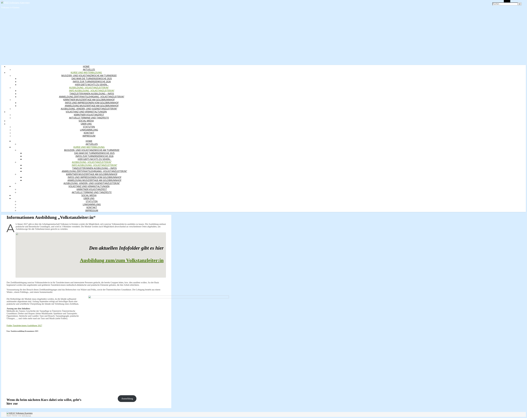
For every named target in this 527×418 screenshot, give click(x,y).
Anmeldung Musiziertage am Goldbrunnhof (92, 105)
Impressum (88, 135)
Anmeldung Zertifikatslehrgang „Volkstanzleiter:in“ (91, 96)
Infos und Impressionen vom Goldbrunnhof (92, 102)
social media (86, 120)
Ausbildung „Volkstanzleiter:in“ (89, 87)
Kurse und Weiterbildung (86, 72)
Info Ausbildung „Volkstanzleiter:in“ (91, 90)
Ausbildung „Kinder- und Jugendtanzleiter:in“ (89, 108)
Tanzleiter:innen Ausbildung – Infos (91, 93)
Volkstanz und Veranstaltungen (86, 111)
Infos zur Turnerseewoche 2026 (92, 81)
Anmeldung (127, 398)
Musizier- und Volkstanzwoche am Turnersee (89, 75)
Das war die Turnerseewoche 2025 (92, 78)
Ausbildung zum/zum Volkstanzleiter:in (122, 260)
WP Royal (26, 415)
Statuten (89, 126)
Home (86, 66)
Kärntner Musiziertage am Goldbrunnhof (89, 99)
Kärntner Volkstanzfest (89, 114)
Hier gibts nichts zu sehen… (91, 84)
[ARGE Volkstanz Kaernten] (15, 2)
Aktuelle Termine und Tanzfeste (89, 117)
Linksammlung (89, 129)
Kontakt (89, 132)
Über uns (86, 123)
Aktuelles (89, 69)
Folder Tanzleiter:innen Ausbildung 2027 (24, 325)
